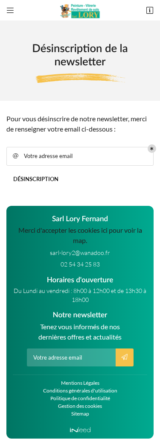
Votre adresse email (43, 155)
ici (104, 230)
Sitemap (80, 413)
